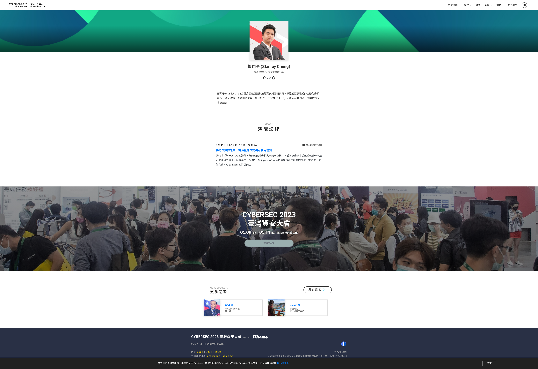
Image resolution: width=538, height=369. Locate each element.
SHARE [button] (268, 78)
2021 (209, 352)
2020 (218, 352)
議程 (466, 5)
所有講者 (315, 289)
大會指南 (453, 5)
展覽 (487, 5)
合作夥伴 (513, 5)
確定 (489, 363)
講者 (478, 5)
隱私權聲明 (283, 363)
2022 (200, 352)
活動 (499, 5)
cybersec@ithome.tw (220, 356)
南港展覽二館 (216, 343)
